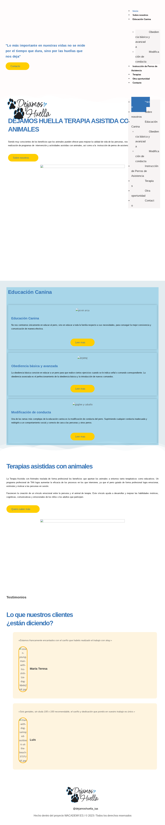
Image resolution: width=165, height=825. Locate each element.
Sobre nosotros (140, 15)
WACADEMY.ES (74, 815)
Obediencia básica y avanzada (147, 39)
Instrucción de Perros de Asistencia (144, 171)
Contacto (137, 83)
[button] (144, 89)
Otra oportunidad (141, 79)
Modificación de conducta (147, 56)
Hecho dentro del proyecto (49, 815)
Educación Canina (142, 19)
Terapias (137, 74)
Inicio (135, 11)
